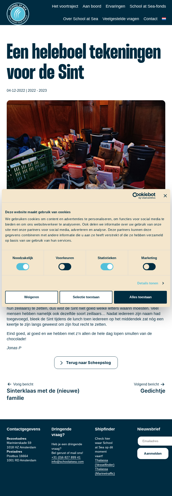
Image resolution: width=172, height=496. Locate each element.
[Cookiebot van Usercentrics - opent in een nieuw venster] (135, 195)
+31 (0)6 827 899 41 (66, 457)
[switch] (60, 265)
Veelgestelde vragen (121, 19)
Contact (150, 19)
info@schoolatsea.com (68, 461)
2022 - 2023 (37, 90)
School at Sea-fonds (148, 6)
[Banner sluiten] (165, 195)
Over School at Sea (80, 19)
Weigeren (31, 297)
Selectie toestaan (86, 297)
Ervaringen (115, 6)
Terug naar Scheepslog (88, 362)
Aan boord (92, 6)
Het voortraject (65, 6)
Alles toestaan (140, 297)
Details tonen (147, 283)
